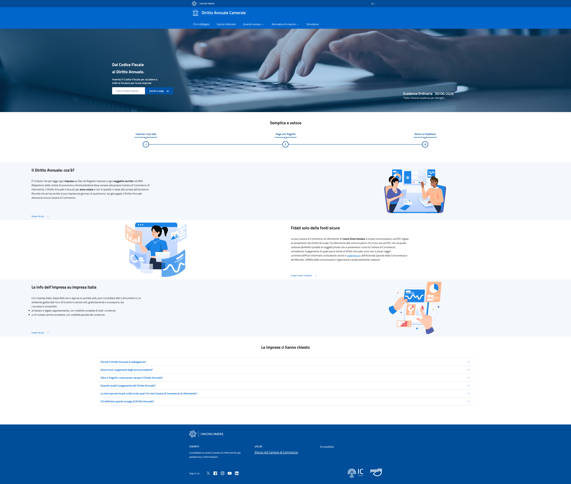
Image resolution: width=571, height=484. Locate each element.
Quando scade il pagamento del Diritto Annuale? (128, 386)
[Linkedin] (236, 473)
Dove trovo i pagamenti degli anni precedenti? (127, 370)
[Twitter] (208, 473)
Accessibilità (327, 447)
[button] (374, 3)
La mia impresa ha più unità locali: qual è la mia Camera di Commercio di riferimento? (149, 393)
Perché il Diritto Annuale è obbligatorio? (123, 362)
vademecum (354, 255)
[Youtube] (229, 473)
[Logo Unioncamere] (206, 434)
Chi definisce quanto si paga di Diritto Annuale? (127, 401)
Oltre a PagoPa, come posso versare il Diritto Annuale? (132, 378)
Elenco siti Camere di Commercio (276, 452)
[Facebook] (215, 473)
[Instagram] (222, 473)
